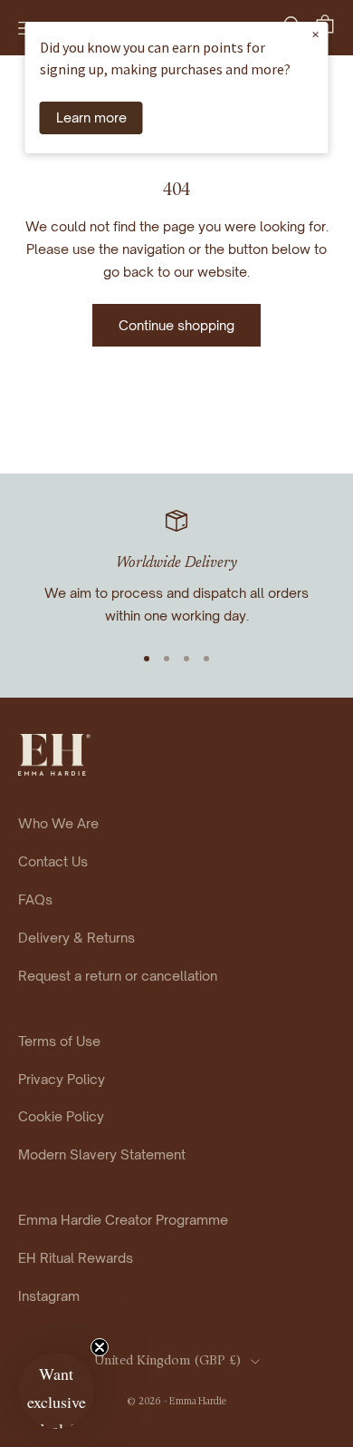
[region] (176, 568)
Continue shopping (176, 325)
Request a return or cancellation (117, 975)
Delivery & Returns (76, 937)
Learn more (91, 117)
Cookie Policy (61, 1116)
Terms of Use (59, 1040)
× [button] (315, 33)
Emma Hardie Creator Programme (123, 1219)
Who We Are (58, 823)
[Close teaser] (100, 1347)
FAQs (35, 899)
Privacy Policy (61, 1079)
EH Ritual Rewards (75, 1257)
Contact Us (53, 861)
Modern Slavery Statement (102, 1154)
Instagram (49, 1295)
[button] (56, 1391)
